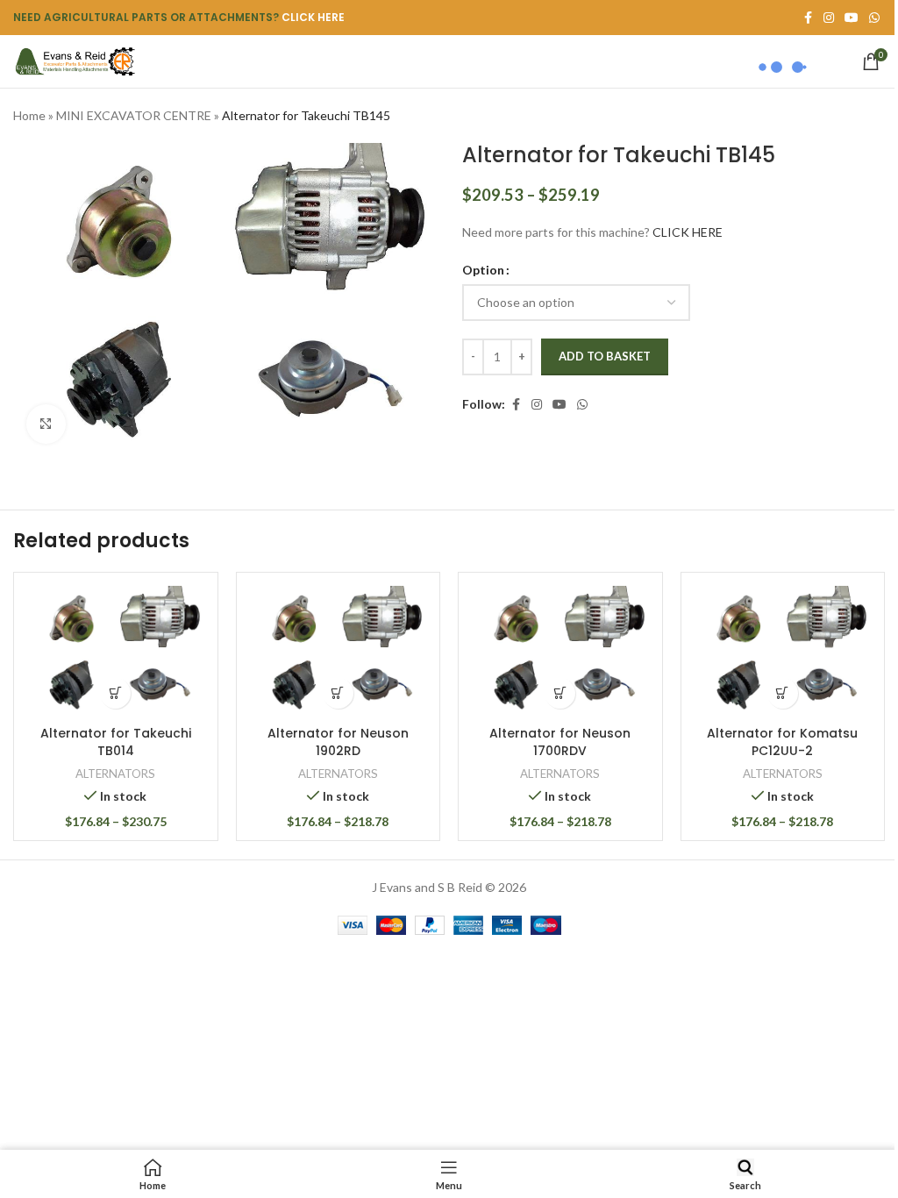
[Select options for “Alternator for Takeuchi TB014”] (115, 693)
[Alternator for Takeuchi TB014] (115, 651)
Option (483, 269)
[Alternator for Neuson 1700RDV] (560, 651)
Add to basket (605, 356)
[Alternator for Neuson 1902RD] (338, 651)
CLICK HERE (313, 17)
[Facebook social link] (515, 405)
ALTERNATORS (115, 774)
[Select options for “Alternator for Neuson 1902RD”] (338, 693)
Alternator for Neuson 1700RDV (560, 741)
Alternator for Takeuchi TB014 (115, 741)
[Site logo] (74, 60)
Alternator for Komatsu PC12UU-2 (782, 741)
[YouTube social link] (559, 405)
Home (29, 115)
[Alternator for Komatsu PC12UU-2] (783, 651)
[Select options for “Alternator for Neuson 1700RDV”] (560, 693)
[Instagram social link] (536, 405)
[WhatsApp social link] (874, 18)
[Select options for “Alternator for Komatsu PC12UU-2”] (782, 693)
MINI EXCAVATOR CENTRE (133, 115)
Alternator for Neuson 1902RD (338, 741)
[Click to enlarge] (46, 424)
